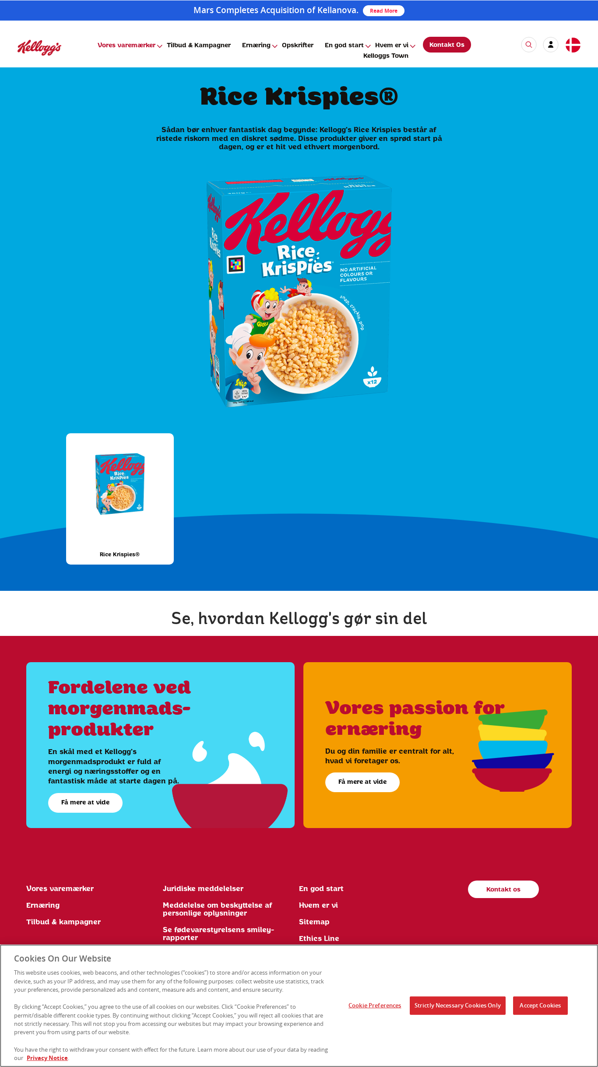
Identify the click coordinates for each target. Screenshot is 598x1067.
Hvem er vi (391, 45)
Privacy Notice (47, 1058)
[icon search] (529, 45)
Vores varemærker (126, 45)
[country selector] (572, 45)
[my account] (551, 45)
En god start (344, 45)
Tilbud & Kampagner (199, 45)
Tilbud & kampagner (63, 922)
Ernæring (256, 45)
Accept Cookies (540, 1005)
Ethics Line (319, 938)
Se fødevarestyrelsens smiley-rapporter (218, 934)
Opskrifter (297, 45)
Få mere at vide (85, 803)
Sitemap (314, 922)
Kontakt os (503, 890)
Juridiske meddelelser (203, 888)
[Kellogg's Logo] (30, 59)
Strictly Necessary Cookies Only (458, 1005)
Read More (383, 10)
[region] (299, 1005)
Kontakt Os (446, 45)
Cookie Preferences (374, 1005)
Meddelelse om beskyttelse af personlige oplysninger (217, 909)
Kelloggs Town (385, 56)
